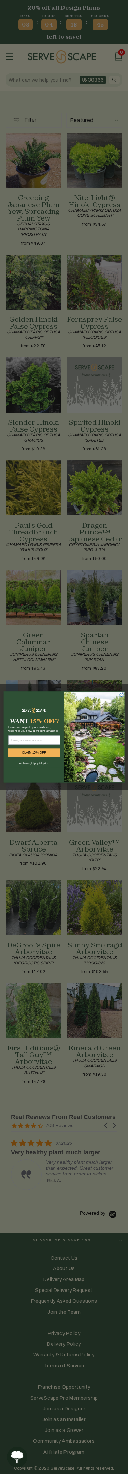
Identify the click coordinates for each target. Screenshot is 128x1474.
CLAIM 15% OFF (34, 752)
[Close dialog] (121, 695)
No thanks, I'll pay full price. (33, 763)
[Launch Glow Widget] (17, 1457)
